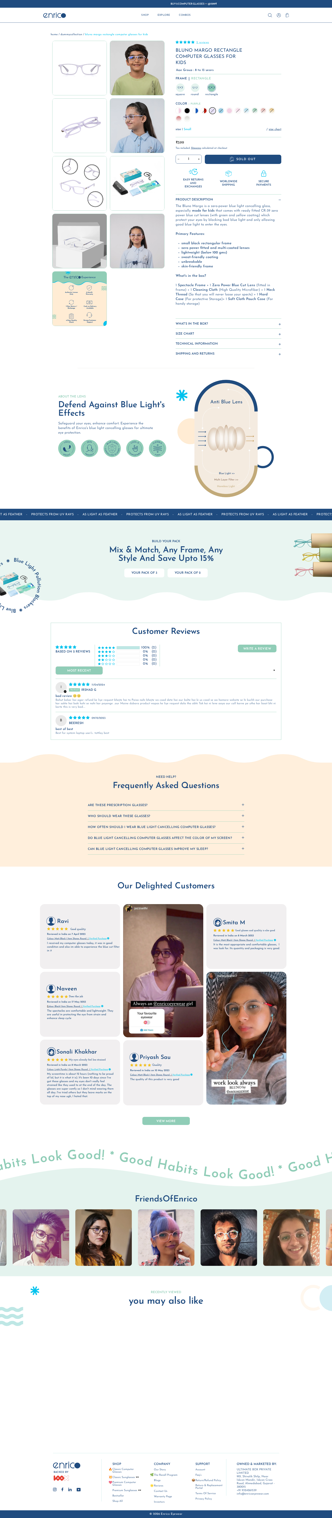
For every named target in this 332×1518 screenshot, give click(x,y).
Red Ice (179, 119)
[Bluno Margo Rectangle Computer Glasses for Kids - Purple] (56, 1411)
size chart (185, 333)
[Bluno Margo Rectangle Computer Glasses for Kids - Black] (41, 1411)
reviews (158, 1486)
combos (185, 15)
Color (188, 103)
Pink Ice (238, 111)
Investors (159, 1502)
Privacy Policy (203, 1499)
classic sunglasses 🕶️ (125, 1477)
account (200, 1469)
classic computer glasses (123, 1470)
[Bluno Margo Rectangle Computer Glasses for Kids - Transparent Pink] (35, 1411)
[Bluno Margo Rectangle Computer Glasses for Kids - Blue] (35, 1416)
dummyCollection (71, 34)
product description (194, 199)
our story (160, 1469)
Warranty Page (163, 1496)
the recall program (166, 1475)
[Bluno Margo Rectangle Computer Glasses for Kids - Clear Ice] (51, 1420)
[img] (80, 685)
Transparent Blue (196, 111)
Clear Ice (187, 119)
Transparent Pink (179, 111)
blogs (157, 1480)
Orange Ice (263, 111)
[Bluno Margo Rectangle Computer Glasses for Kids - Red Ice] (46, 1420)
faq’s (198, 1475)
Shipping (196, 148)
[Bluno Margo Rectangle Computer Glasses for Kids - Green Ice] (56, 1416)
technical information (197, 343)
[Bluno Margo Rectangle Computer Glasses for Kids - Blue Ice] (51, 1416)
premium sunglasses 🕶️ (126, 1490)
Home (54, 34)
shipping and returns (195, 353)
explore (164, 15)
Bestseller (118, 1496)
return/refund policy (208, 1480)
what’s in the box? (192, 323)
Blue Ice (246, 111)
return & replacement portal (208, 1487)
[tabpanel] (166, 1237)
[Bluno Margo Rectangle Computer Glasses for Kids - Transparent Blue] (46, 1411)
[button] (186, 42)
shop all (117, 1501)
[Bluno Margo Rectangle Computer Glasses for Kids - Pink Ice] (46, 1416)
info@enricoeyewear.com (253, 1493)
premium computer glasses (124, 1483)
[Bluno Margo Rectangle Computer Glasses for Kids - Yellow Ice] (41, 1420)
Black (187, 111)
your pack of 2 (188, 572)
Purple (212, 111)
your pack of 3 (144, 572)
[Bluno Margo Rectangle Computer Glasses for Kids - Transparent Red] (51, 1411)
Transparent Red (204, 111)
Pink (229, 111)
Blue (221, 111)
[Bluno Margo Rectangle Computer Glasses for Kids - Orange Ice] (35, 1420)
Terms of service (205, 1493)
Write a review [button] (257, 648)
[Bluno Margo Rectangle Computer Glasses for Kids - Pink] (41, 1416)
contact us (160, 1491)
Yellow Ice (272, 111)
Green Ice (255, 111)
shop (145, 15)
